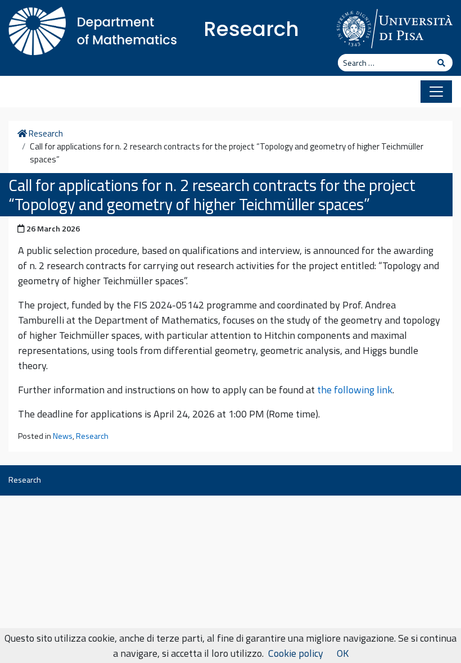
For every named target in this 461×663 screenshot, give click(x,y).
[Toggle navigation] (436, 91)
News (63, 436)
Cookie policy (295, 653)
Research (251, 29)
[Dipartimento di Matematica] (92, 28)
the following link (354, 389)
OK (343, 653)
